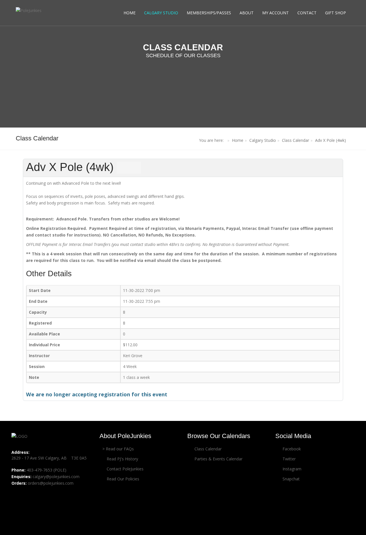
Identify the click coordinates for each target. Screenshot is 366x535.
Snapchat (290, 479)
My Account (275, 12)
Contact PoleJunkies (125, 469)
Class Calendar (295, 140)
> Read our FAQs (118, 449)
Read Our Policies (122, 479)
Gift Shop (335, 12)
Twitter (288, 459)
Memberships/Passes (209, 12)
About (247, 12)
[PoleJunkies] (28, 10)
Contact (307, 12)
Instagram (291, 469)
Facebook (291, 449)
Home (130, 12)
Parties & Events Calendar (217, 459)
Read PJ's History (122, 459)
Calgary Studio (161, 12)
